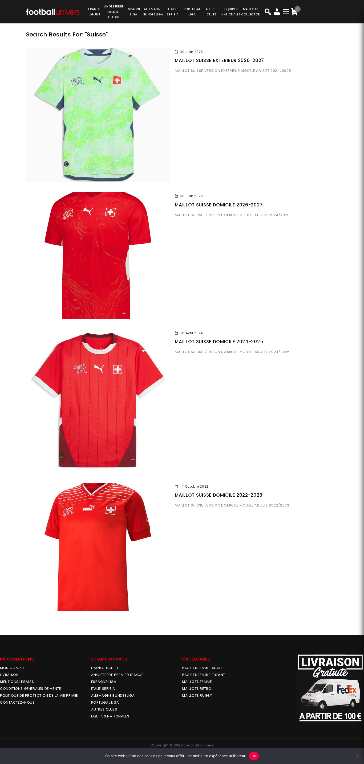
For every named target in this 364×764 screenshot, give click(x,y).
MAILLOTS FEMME (197, 681)
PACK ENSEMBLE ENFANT (203, 674)
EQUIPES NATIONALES (110, 716)
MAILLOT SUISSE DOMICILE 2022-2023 (218, 495)
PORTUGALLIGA (192, 11)
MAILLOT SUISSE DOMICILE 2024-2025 (219, 341)
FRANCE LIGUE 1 (104, 667)
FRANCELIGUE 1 (94, 11)
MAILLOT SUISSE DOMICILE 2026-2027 (218, 205)
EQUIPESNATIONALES (231, 11)
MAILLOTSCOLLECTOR (250, 11)
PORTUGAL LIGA (105, 702)
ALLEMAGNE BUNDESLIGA (113, 695)
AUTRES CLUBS (104, 709)
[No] (357, 756)
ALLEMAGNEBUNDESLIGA (153, 11)
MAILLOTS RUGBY (197, 695)
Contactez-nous (17, 702)
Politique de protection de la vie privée (39, 695)
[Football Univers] (52, 11)
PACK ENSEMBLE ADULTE (203, 667)
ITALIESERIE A (173, 11)
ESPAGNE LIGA (103, 681)
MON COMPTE (12, 667)
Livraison (9, 674)
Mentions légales (17, 681)
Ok (254, 756)
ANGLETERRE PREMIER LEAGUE (114, 11)
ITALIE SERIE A (103, 688)
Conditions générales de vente (30, 688)
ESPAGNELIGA (134, 11)
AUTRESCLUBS (212, 11)
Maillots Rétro (196, 688)
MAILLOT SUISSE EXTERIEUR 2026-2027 (219, 60)
